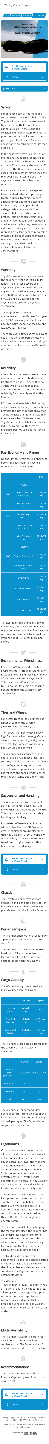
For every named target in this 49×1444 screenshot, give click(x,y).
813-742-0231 (36, 1420)
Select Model (16, 15)
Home (7, 15)
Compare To (27, 15)
